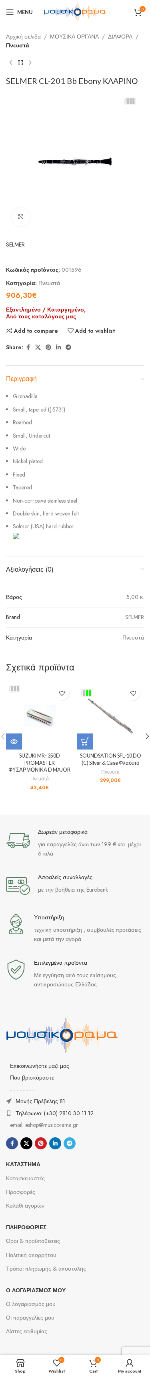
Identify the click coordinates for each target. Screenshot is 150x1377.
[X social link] (38, 347)
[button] (85, 741)
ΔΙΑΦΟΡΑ (120, 37)
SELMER (15, 244)
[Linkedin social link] (58, 347)
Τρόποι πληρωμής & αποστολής (46, 1269)
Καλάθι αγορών (25, 1206)
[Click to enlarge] (21, 217)
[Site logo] (75, 11)
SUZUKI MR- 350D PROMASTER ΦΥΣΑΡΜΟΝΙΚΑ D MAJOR (39, 763)
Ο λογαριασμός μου (31, 1304)
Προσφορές (20, 1192)
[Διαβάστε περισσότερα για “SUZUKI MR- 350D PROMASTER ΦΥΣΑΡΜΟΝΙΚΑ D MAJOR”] (14, 741)
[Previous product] (11, 63)
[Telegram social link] (68, 347)
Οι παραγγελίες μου (30, 1318)
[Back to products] (20, 63)
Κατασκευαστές (25, 1178)
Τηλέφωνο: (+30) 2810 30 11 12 (55, 1113)
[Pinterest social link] (48, 347)
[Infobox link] (75, 843)
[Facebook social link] (28, 347)
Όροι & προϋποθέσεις (33, 1241)
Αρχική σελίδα (23, 37)
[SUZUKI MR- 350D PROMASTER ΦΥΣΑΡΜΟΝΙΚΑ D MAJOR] (39, 716)
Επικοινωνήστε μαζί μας (39, 1066)
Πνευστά (17, 45)
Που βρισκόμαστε (32, 1077)
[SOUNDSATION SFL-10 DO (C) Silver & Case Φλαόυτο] (110, 716)
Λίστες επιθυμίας (26, 1331)
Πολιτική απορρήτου (31, 1255)
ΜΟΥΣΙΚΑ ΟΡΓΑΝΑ (74, 37)
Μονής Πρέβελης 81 (40, 1101)
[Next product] (30, 63)
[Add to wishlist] (62, 693)
